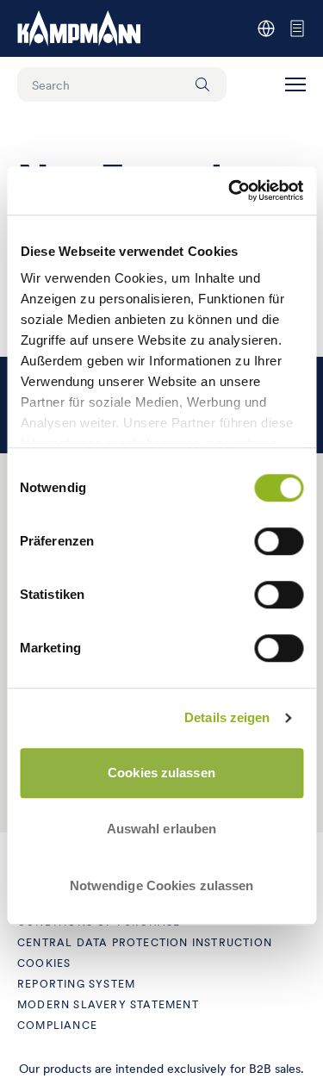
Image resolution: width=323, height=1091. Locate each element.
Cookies (44, 963)
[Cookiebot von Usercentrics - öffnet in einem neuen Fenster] (230, 190)
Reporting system (76, 983)
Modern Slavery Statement (108, 1004)
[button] (295, 84)
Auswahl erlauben (162, 828)
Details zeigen (227, 717)
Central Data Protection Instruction (144, 942)
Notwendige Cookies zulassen (162, 885)
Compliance (57, 1025)
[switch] (278, 541)
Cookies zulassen (161, 772)
